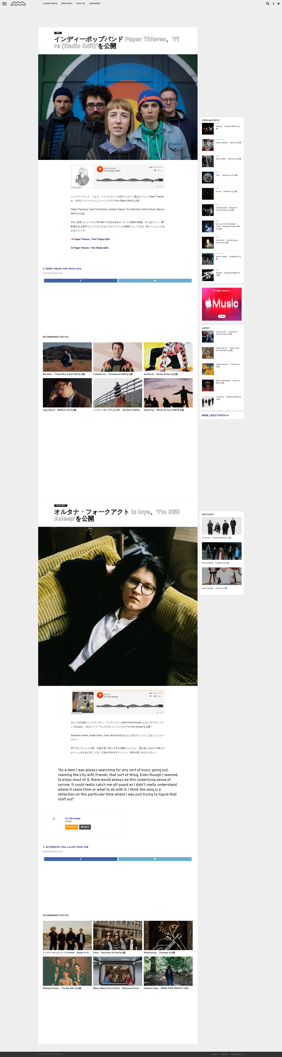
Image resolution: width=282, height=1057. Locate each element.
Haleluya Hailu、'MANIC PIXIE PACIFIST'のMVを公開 (169, 988)
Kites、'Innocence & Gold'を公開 (109, 952)
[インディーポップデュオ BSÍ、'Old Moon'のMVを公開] (117, 406)
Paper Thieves (54, 269)
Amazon (72, 827)
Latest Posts (50, 3)
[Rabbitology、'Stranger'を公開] (168, 949)
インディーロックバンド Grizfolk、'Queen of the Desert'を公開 (73, 952)
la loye (71, 847)
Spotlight (66, 3)
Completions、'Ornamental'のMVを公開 (112, 374)
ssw (86, 847)
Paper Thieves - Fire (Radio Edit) (91, 248)
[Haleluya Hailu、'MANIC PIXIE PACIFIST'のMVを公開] (168, 985)
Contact (224, 1054)
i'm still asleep (72, 818)
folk (63, 847)
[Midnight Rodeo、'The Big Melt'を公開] (67, 985)
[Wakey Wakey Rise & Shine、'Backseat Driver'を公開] (117, 985)
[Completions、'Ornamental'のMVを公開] (117, 371)
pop (65, 269)
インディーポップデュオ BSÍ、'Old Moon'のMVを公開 (118, 410)
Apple (86, 827)
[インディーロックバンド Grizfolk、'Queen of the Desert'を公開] (67, 949)
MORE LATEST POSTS (214, 415)
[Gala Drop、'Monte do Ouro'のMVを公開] (168, 406)
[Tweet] (155, 279)
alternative (53, 847)
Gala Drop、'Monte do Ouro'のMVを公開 (164, 410)
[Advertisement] (141, 16)
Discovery (94, 3)
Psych (71, 269)
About (215, 1054)
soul (79, 269)
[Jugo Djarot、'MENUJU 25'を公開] (67, 406)
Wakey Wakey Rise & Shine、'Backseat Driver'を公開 (119, 988)
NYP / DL (81, 3)
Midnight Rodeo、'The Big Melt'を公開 (62, 988)
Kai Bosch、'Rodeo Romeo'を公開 (161, 374)
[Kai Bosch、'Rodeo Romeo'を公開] (168, 371)
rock (80, 847)
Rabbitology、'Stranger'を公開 (159, 952)
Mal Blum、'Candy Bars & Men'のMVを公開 (64, 374)
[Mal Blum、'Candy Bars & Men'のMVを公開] (67, 371)
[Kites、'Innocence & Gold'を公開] (117, 949)
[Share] (81, 279)
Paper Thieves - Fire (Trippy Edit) (92, 239)
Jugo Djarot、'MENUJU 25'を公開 (59, 410)
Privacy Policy (237, 1054)
